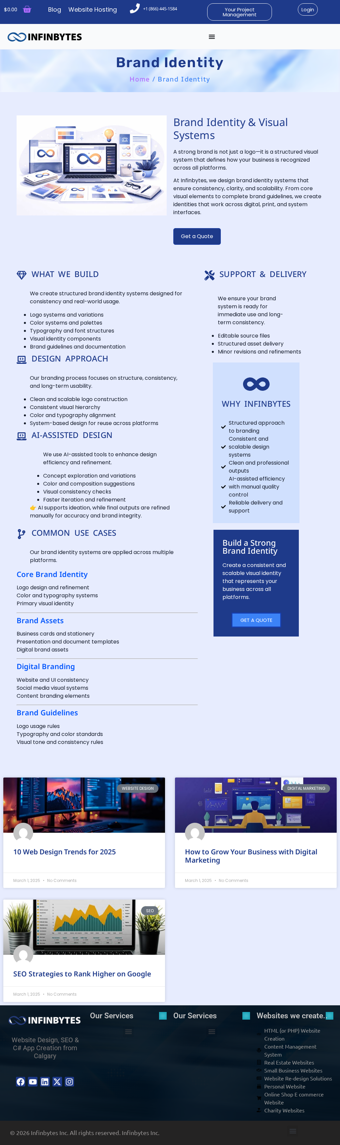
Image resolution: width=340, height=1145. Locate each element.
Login (307, 9)
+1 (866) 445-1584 (160, 9)
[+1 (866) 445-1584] (135, 8)
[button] (128, 1031)
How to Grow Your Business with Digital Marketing (251, 856)
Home (139, 78)
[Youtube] (33, 1081)
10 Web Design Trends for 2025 (64, 851)
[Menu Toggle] (212, 36)
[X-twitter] (57, 1081)
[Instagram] (69, 1081)
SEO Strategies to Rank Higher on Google (82, 973)
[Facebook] (21, 1081)
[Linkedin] (45, 1081)
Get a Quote (197, 236)
